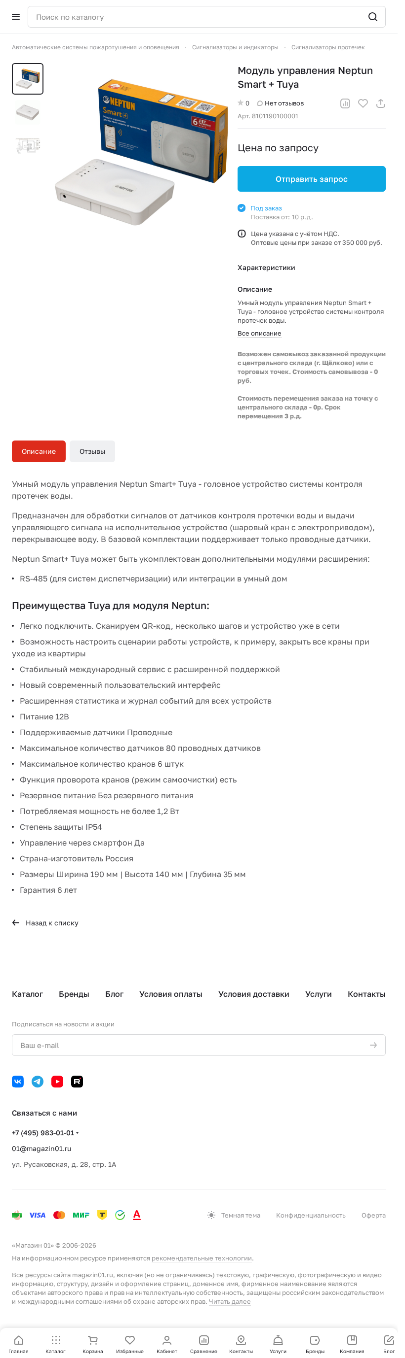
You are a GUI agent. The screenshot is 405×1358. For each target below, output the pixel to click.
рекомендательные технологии (202, 1258)
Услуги (318, 994)
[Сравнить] (345, 103)
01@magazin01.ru (41, 1148)
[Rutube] (77, 1081)
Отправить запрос (312, 179)
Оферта (374, 1215)
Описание (39, 451)
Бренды (74, 994)
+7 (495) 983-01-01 (43, 1132)
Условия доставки (253, 994)
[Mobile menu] (16, 17)
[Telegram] (37, 1081)
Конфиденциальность (311, 1215)
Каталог (27, 994)
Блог (114, 994)
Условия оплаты (170, 994)
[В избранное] (363, 103)
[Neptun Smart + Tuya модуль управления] (138, 152)
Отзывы (92, 451)
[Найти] (373, 16)
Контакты (367, 994)
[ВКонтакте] (18, 1081)
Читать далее (230, 1301)
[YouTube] (57, 1081)
